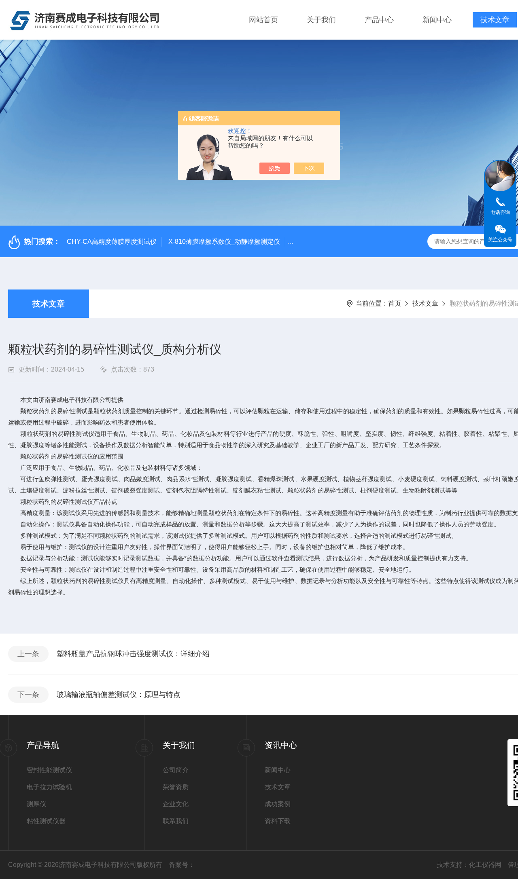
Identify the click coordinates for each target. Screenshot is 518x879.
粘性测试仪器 (46, 821)
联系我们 (176, 821)
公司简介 (176, 770)
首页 (394, 303)
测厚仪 (36, 804)
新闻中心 (437, 20)
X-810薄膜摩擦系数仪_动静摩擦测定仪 (224, 241)
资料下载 (278, 821)
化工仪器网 (485, 864)
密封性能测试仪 (49, 770)
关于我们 (321, 20)
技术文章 (495, 20)
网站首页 (263, 20)
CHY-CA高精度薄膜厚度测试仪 (112, 241)
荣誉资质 (176, 787)
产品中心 (379, 20)
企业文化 (176, 804)
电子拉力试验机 (49, 787)
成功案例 (278, 804)
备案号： (182, 864)
